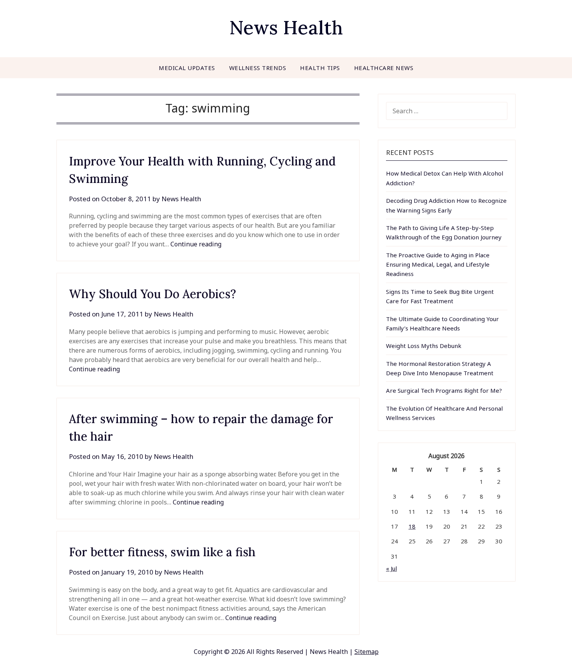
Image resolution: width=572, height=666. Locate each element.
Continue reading (195, 244)
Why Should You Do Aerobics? (152, 293)
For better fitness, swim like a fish (162, 552)
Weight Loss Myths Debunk (423, 346)
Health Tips (320, 68)
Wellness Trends (257, 68)
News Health (286, 27)
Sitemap (366, 651)
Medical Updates (187, 68)
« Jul (391, 568)
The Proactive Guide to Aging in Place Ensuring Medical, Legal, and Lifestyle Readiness (438, 264)
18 (412, 526)
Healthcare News (384, 68)
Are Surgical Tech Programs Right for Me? (444, 390)
